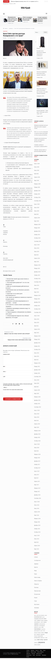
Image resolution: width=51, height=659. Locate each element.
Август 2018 (37, 444)
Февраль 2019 (37, 430)
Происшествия (37, 590)
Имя (4, 366)
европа (42, 620)
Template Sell (14, 654)
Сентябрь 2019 (37, 407)
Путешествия (37, 594)
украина (41, 642)
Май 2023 (36, 288)
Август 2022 (37, 315)
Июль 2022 (36, 319)
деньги (39, 620)
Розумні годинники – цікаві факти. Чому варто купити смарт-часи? (42, 112)
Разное (38, 48)
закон (42, 622)
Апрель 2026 (37, 177)
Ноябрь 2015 (37, 528)
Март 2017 (36, 484)
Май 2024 (36, 254)
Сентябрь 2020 (37, 376)
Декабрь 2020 (37, 369)
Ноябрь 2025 (37, 194)
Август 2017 (37, 471)
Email (4, 371)
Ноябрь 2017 (37, 464)
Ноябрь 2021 (37, 346)
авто (35, 615)
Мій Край (25, 8)
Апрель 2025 (37, 217)
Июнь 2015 (36, 538)
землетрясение (42, 623)
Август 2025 (37, 204)
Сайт (4, 376)
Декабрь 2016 (37, 494)
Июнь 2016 (36, 508)
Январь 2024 (37, 268)
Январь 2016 (37, 522)
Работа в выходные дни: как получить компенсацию (12, 19)
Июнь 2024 (36, 251)
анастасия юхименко (40, 615)
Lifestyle (36, 557)
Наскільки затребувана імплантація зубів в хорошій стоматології (42, 73)
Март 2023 (36, 292)
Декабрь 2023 (37, 271)
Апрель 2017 (37, 481)
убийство (36, 642)
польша (35, 635)
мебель (42, 632)
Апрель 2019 (37, 423)
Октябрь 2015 (37, 532)
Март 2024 (36, 261)
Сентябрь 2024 (37, 241)
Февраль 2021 (37, 363)
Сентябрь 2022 (37, 312)
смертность (42, 637)
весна (43, 617)
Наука (35, 574)
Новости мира (37, 577)
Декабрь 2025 (37, 190)
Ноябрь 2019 (37, 403)
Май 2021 (36, 359)
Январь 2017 (37, 491)
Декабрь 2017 (37, 461)
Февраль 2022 (37, 336)
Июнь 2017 (36, 474)
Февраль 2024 (37, 265)
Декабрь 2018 (37, 434)
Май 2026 (36, 173)
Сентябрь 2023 (37, 281)
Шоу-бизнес (36, 604)
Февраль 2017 (37, 488)
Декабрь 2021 (37, 342)
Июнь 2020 (36, 383)
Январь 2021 (37, 366)
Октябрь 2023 (37, 278)
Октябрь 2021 (37, 349)
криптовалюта (37, 630)
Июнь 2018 (36, 447)
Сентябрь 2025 (37, 200)
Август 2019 (37, 410)
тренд (41, 639)
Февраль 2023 (37, 295)
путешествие (40, 636)
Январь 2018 (37, 457)
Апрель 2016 (37, 511)
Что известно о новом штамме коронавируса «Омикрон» (25, 1)
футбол (38, 644)
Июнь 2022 (36, 322)
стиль (35, 639)
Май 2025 (36, 214)
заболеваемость (37, 622)
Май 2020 (36, 386)
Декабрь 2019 (37, 400)
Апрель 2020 (37, 390)
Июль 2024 (36, 248)
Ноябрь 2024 (37, 234)
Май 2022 (36, 325)
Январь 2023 (37, 298)
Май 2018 (36, 451)
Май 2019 (36, 420)
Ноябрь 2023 (37, 275)
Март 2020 (36, 393)
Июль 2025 (36, 207)
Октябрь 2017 (37, 467)
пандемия (38, 634)
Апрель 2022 (37, 329)
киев (42, 627)
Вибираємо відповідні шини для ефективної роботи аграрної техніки (41, 127)
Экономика (36, 607)
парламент (43, 634)
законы (44, 622)
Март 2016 (36, 515)
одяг (35, 634)
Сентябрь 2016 (37, 498)
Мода (35, 570)
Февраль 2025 (37, 224)
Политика (36, 587)
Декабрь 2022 (37, 302)
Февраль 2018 (37, 454)
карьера (39, 627)
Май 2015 (36, 542)
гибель (35, 620)
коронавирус (37, 629)
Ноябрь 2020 (37, 373)
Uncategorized (37, 560)
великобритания (38, 617)
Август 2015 (37, 535)
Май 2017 (36, 478)
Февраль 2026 (37, 183)
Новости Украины (38, 580)
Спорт (35, 601)
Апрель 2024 (37, 258)
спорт (46, 637)
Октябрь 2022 (37, 309)
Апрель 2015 (37, 545)
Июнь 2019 (36, 417)
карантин (36, 627)
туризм (45, 639)
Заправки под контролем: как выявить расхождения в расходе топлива (40, 140)
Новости (28, 651)
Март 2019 (36, 427)
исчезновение (42, 625)
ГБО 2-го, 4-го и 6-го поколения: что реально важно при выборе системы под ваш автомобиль (41, 133)
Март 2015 (36, 549)
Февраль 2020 (37, 396)
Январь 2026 (37, 187)
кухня (41, 630)
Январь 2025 (37, 227)
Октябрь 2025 (37, 197)
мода (46, 632)
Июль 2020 (36, 380)
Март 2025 (36, 221)
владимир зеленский (38, 618)
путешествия (37, 637)
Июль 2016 (36, 505)
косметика (43, 629)
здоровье (36, 624)
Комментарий (6, 354)
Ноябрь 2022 (37, 305)
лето (44, 630)
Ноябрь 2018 (37, 437)
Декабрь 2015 (37, 525)
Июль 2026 (36, 167)
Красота (36, 567)
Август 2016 (37, 501)
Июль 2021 (36, 353)
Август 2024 (37, 244)
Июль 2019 (36, 413)
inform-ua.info (11, 271)
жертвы (45, 620)
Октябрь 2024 (37, 238)
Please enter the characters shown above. (13, 389)
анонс (46, 615)
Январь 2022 (37, 339)
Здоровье (5, 31)
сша (38, 639)
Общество (36, 584)
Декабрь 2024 (37, 231)
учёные (35, 644)
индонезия (36, 625)
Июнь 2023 (36, 285)
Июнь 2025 (36, 211)
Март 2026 (36, 180)
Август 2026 (37, 163)
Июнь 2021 (36, 356)
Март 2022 (36, 332)
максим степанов (37, 632)
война (45, 618)
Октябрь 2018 (37, 440)
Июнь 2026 (36, 170)
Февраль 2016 (37, 518)
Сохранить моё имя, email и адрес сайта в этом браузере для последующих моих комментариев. (17, 385)
